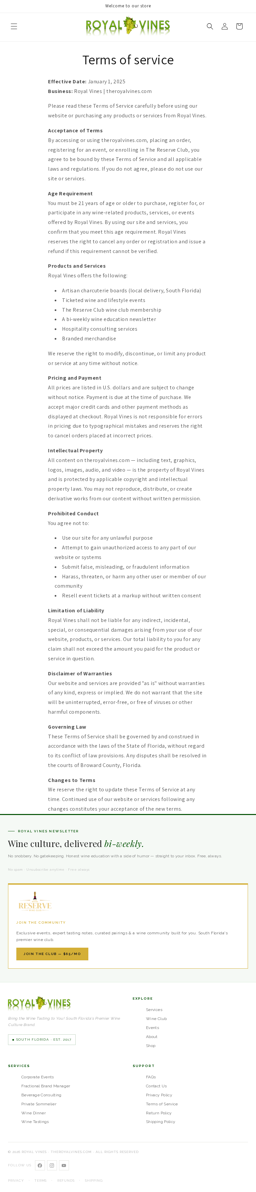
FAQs (151, 1077)
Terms (40, 1180)
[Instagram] (52, 1165)
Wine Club (156, 1018)
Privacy (16, 1180)
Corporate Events (37, 1077)
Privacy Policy (159, 1095)
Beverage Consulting (41, 1095)
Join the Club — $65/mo (52, 954)
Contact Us (156, 1086)
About (152, 1036)
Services (154, 1009)
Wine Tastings (35, 1121)
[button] (14, 26)
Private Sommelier (38, 1104)
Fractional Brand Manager (45, 1086)
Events (152, 1027)
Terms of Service (162, 1104)
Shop (150, 1045)
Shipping (93, 1180)
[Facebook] (40, 1165)
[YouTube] (64, 1165)
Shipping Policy (160, 1121)
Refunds (66, 1180)
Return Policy (159, 1113)
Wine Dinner (33, 1113)
